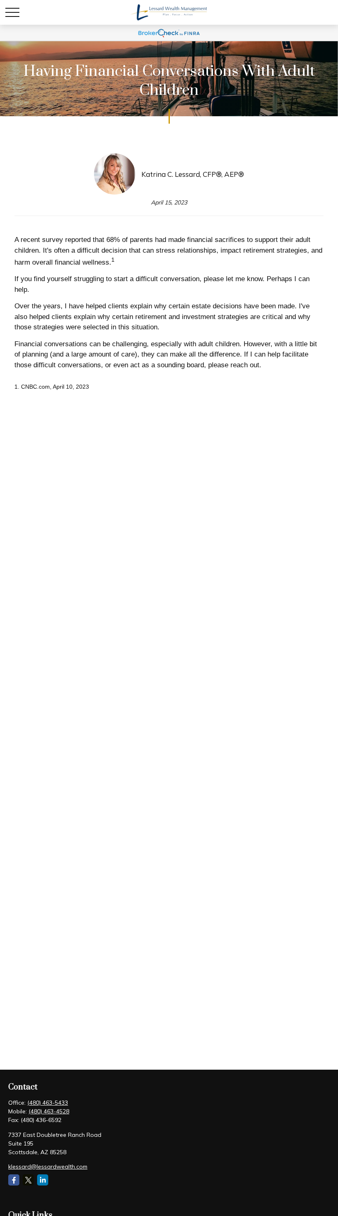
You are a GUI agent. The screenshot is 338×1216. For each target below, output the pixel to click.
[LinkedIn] (42, 1179)
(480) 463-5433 (47, 1102)
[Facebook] (13, 1179)
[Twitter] (28, 1179)
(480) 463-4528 (48, 1111)
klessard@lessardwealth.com (47, 1166)
